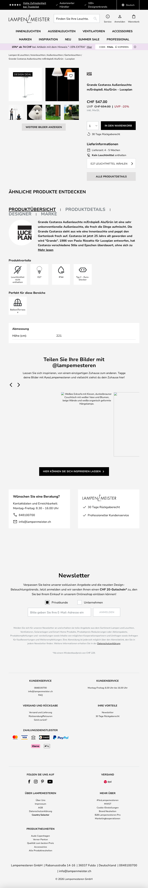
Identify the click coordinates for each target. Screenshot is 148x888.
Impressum (40, 803)
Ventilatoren (94, 31)
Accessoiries (40, 846)
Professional (118, 39)
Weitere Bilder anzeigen (44, 127)
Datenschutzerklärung (108, 643)
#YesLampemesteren (107, 800)
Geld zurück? (40, 719)
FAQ (40, 694)
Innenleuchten (38, 54)
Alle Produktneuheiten (40, 850)
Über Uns (40, 800)
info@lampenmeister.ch (35, 521)
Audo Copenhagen (40, 835)
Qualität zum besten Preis (40, 842)
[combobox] (76, 18)
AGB (40, 807)
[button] (16, 112)
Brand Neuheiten (107, 811)
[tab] (35, 209)
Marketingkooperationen (107, 818)
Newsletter (108, 712)
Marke (49, 214)
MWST (107, 803)
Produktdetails (85, 209)
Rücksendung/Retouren (40, 716)
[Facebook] (29, 781)
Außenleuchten (55, 54)
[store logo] (29, 18)
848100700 (27, 515)
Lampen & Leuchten (19, 54)
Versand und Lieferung (40, 712)
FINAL (114, 46)
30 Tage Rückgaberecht (107, 716)
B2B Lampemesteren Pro (108, 814)
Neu (68, 39)
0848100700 (40, 687)
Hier (89, 47)
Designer (20, 214)
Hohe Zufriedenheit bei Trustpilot (34, 4)
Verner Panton (40, 839)
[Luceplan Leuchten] (106, 74)
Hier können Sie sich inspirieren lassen (72, 471)
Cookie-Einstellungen (108, 807)
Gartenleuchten (72, 54)
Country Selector (40, 814)
